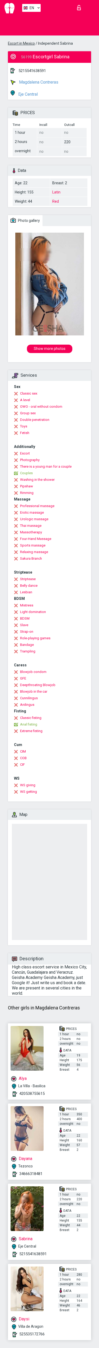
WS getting (28, 792)
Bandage (27, 645)
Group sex (28, 413)
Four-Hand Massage (35, 539)
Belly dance (28, 586)
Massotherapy (31, 532)
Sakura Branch (31, 558)
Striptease (28, 579)
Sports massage (32, 545)
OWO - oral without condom (41, 407)
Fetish (24, 433)
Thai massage (30, 526)
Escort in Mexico (21, 43)
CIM (23, 751)
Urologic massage (34, 519)
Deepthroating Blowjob (37, 685)
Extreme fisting (31, 731)
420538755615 (32, 1093)
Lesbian (26, 592)
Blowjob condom (33, 672)
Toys (23, 426)
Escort (25, 453)
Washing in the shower (37, 480)
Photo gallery (28, 220)
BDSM (25, 618)
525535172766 (32, 1334)
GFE (23, 678)
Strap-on (26, 632)
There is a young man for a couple (46, 466)
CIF (22, 765)
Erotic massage (32, 512)
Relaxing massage (34, 552)
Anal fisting (28, 724)
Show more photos (49, 348)
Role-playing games (35, 638)
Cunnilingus (29, 698)
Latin (56, 192)
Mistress (26, 605)
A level (25, 400)
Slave (24, 625)
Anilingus (27, 705)
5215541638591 (32, 70)
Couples (26, 473)
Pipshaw (26, 486)
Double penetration (34, 420)
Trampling (27, 651)
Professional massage (37, 506)
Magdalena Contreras (38, 82)
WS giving (27, 785)
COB (23, 758)
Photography (30, 460)
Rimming (27, 493)
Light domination (33, 612)
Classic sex (28, 393)
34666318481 (31, 1173)
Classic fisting (30, 718)
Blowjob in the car (33, 691)
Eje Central (27, 94)
